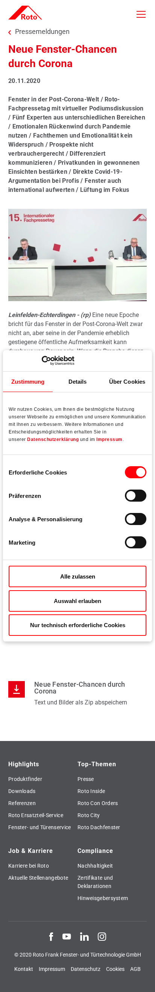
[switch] (135, 496)
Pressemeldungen (42, 31)
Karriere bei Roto (28, 866)
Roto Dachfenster (99, 827)
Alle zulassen (77, 576)
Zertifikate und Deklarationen (95, 882)
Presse (86, 779)
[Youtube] (66, 936)
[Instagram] (102, 936)
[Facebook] (51, 936)
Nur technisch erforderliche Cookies (77, 625)
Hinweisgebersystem (103, 898)
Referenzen (22, 803)
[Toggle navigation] (141, 14)
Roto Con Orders (98, 803)
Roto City (89, 815)
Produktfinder (25, 779)
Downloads (22, 791)
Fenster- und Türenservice (39, 827)
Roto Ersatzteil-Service (35, 815)
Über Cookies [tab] (127, 381)
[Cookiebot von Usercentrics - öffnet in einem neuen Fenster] (41, 361)
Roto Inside (91, 791)
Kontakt (23, 969)
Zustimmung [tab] (28, 381)
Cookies (115, 969)
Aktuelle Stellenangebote (38, 878)
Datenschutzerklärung (53, 439)
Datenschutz (85, 969)
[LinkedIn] (84, 936)
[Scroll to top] (142, 979)
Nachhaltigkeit (95, 866)
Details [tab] (77, 381)
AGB (135, 969)
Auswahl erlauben (77, 601)
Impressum (109, 439)
